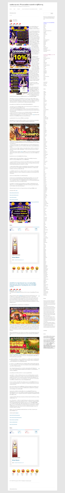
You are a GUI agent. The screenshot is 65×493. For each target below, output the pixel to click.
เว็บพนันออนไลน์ (45, 284)
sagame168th (45, 195)
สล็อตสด (44, 264)
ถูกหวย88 (44, 233)
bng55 (44, 115)
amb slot (44, 108)
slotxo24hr (44, 70)
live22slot (44, 150)
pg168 (44, 169)
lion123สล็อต (45, 148)
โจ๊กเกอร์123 (45, 85)
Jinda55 (44, 337)
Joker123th (51, 337)
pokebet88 (44, 181)
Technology (45, 219)
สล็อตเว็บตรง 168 (45, 268)
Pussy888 (44, 186)
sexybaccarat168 (45, 203)
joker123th (44, 142)
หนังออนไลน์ (45, 273)
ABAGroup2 (45, 103)
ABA (44, 102)
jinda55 (44, 138)
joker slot (44, 84)
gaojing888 (44, 130)
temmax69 (44, 220)
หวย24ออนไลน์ (45, 274)
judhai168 (44, 63)
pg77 (44, 170)
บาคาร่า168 (45, 236)
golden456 (44, 131)
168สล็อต (44, 92)
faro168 (16, 480)
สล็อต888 (44, 256)
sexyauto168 (45, 202)
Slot (44, 206)
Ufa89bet (44, 224)
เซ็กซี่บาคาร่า (45, 281)
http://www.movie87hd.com (47, 30)
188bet (44, 93)
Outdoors (44, 162)
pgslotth (44, 180)
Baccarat (44, 110)
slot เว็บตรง (45, 59)
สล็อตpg (44, 259)
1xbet (44, 74)
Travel (44, 221)
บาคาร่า (44, 69)
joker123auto (45, 141)
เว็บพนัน (44, 283)
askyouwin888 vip (45, 109)
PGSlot (53, 339)
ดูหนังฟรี (44, 43)
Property (44, 182)
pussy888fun (45, 187)
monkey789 (45, 157)
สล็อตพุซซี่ (44, 261)
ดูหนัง (44, 27)
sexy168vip (45, 201)
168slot (44, 91)
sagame (44, 28)
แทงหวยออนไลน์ (45, 292)
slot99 (44, 60)
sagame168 (45, 194)
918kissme (44, 101)
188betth (44, 94)
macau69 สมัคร (45, 154)
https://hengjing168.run (46, 58)
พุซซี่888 (44, 32)
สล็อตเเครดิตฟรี (45, 269)
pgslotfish (44, 179)
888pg (44, 98)
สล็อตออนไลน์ (45, 265)
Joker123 (44, 140)
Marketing (44, 155)
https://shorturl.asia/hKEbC (14, 419)
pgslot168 (44, 177)
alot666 (44, 107)
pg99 (44, 37)
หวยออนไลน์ (45, 51)
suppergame (45, 217)
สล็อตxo (44, 260)
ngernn (44, 158)
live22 (44, 149)
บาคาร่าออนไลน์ (45, 47)
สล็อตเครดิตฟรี (45, 266)
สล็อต (44, 248)
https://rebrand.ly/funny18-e (14, 192)
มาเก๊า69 (44, 245)
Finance (44, 126)
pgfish (44, 172)
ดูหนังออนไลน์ (45, 40)
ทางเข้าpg (44, 234)
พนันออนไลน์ (45, 242)
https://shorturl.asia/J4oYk (14, 199)
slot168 (44, 209)
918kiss (44, 24)
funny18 (44, 336)
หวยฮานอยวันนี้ (45, 276)
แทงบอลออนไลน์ (45, 291)
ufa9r (44, 225)
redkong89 (44, 190)
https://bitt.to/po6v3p (13, 197)
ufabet (54, 341)
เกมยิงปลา (44, 277)
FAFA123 (44, 124)
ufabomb (44, 226)
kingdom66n (45, 146)
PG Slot (44, 166)
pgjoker (44, 174)
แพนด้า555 (44, 293)
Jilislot (44, 137)
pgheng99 (44, 173)
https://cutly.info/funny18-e (14, 195)
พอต (44, 243)
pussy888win (45, 189)
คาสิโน (44, 228)
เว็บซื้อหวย (44, 282)
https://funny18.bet (46, 76)
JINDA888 (44, 66)
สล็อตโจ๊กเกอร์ (45, 272)
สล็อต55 (44, 251)
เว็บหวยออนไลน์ (45, 348)
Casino (44, 119)
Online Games (45, 161)
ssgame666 (45, 214)
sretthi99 (44, 213)
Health (44, 133)
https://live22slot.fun (46, 39)
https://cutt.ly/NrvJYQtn (13, 424)
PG (43, 165)
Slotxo (44, 210)
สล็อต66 (44, 252)
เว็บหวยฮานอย (45, 288)
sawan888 (44, 196)
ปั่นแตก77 (44, 241)
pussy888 (44, 31)
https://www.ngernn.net (46, 50)
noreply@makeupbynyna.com (19, 259)
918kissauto (45, 100)
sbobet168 (44, 197)
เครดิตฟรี (44, 280)
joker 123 (44, 29)
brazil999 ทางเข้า (45, 117)
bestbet (44, 111)
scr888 (44, 198)
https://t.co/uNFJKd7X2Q (35, 201)
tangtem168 (45, 218)
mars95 (44, 156)
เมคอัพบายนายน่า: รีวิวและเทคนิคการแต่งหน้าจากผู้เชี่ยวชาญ (26, 4)
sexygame (44, 204)
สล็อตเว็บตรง (45, 62)
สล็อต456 (44, 250)
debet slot (44, 122)
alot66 (44, 106)
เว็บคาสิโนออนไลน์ (48, 347)
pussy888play (45, 188)
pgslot (34, 114)
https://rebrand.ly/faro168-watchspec (16, 417)
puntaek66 (44, 185)
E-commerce (45, 123)
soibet (44, 212)
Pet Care (44, 164)
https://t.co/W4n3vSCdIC (13, 422)
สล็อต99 (44, 258)
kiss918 (44, 147)
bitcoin (44, 114)
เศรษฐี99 (44, 290)
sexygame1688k (45, 205)
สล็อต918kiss (45, 257)
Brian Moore (15, 257)
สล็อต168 (18, 292)
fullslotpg (44, 127)
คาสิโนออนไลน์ (45, 229)
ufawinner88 (45, 227)
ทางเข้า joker (45, 83)
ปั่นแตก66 (44, 46)
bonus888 (44, 116)
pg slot (44, 35)
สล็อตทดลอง (45, 71)
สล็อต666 (44, 253)
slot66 (44, 61)
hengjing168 (45, 134)
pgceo (44, 171)
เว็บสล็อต (44, 285)
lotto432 (44, 153)
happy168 (44, 132)
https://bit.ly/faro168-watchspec (15, 415)
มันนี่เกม (44, 244)
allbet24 (44, 78)
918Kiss (44, 99)
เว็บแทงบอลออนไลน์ (46, 289)
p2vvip (44, 163)
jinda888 (44, 139)
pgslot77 (44, 178)
